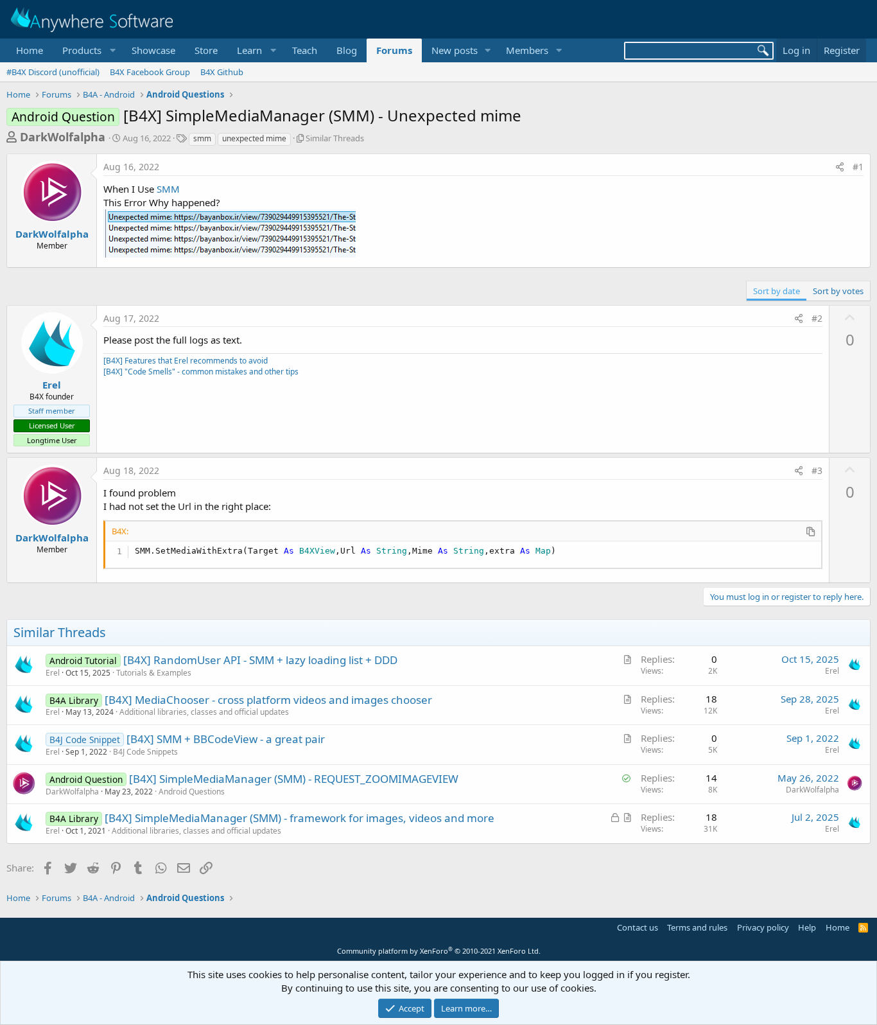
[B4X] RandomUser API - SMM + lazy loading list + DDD (260, 660)
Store (206, 50)
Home (29, 50)
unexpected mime (254, 138)
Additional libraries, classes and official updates (204, 711)
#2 (817, 318)
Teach (304, 50)
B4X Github (221, 72)
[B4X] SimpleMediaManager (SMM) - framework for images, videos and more (299, 817)
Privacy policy (763, 927)
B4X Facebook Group (150, 72)
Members (527, 50)
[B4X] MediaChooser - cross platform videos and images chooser (268, 699)
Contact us (637, 927)
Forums (394, 50)
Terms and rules (697, 927)
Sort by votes (838, 291)
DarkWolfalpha (62, 137)
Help (807, 927)
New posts (454, 50)
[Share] (839, 167)
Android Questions (192, 791)
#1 (858, 167)
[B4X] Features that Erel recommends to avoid (185, 360)
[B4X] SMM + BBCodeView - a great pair (225, 739)
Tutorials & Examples (153, 672)
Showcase (153, 50)
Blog (346, 50)
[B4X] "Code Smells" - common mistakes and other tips (201, 371)
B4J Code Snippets (145, 751)
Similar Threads (335, 138)
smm (202, 138)
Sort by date (776, 291)
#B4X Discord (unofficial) (53, 72)
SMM (168, 188)
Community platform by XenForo (439, 951)
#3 (817, 470)
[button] (87, 50)
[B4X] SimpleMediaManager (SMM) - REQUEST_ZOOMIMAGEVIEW (293, 778)
